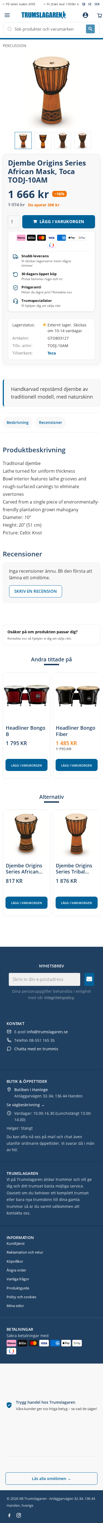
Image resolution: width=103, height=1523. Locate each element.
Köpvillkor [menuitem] (15, 1261)
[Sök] (90, 29)
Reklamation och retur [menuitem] (25, 1252)
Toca (52, 353)
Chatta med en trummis (36, 1048)
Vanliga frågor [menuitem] (18, 1278)
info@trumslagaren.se (47, 1031)
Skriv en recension (35, 591)
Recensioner (50, 422)
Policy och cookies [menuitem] (21, 1296)
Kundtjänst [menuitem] (16, 1243)
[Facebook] (9, 1515)
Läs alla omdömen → (51, 1478)
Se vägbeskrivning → (26, 1104)
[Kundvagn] (98, 15)
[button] (7, 15)
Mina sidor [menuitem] (15, 1305)
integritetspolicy (59, 997)
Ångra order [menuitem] (16, 1270)
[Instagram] (18, 1515)
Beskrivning (18, 422)
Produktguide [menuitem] (18, 1288)
